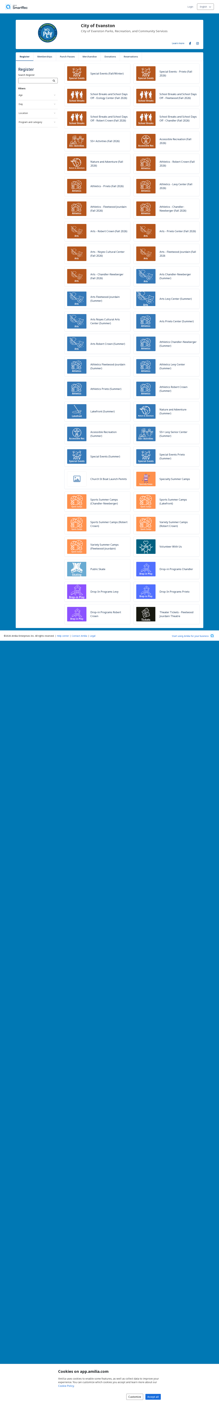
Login (190, 6)
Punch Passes (67, 56)
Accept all (153, 1397)
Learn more (178, 43)
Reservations (131, 56)
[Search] (54, 80)
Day (21, 104)
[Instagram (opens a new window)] (197, 42)
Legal (92, 635)
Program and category (30, 122)
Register (24, 56)
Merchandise (90, 56)
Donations (110, 56)
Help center (63, 635)
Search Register (26, 74)
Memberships (44, 56)
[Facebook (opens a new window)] (190, 42)
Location (23, 113)
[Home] (16, 7)
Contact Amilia (79, 635)
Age (21, 95)
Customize (134, 1397)
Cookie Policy (66, 1386)
